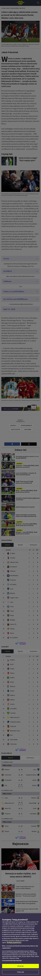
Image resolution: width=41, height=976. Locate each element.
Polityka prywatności (14, 942)
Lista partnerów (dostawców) (12, 960)
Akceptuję (20, 966)
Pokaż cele (20, 972)
